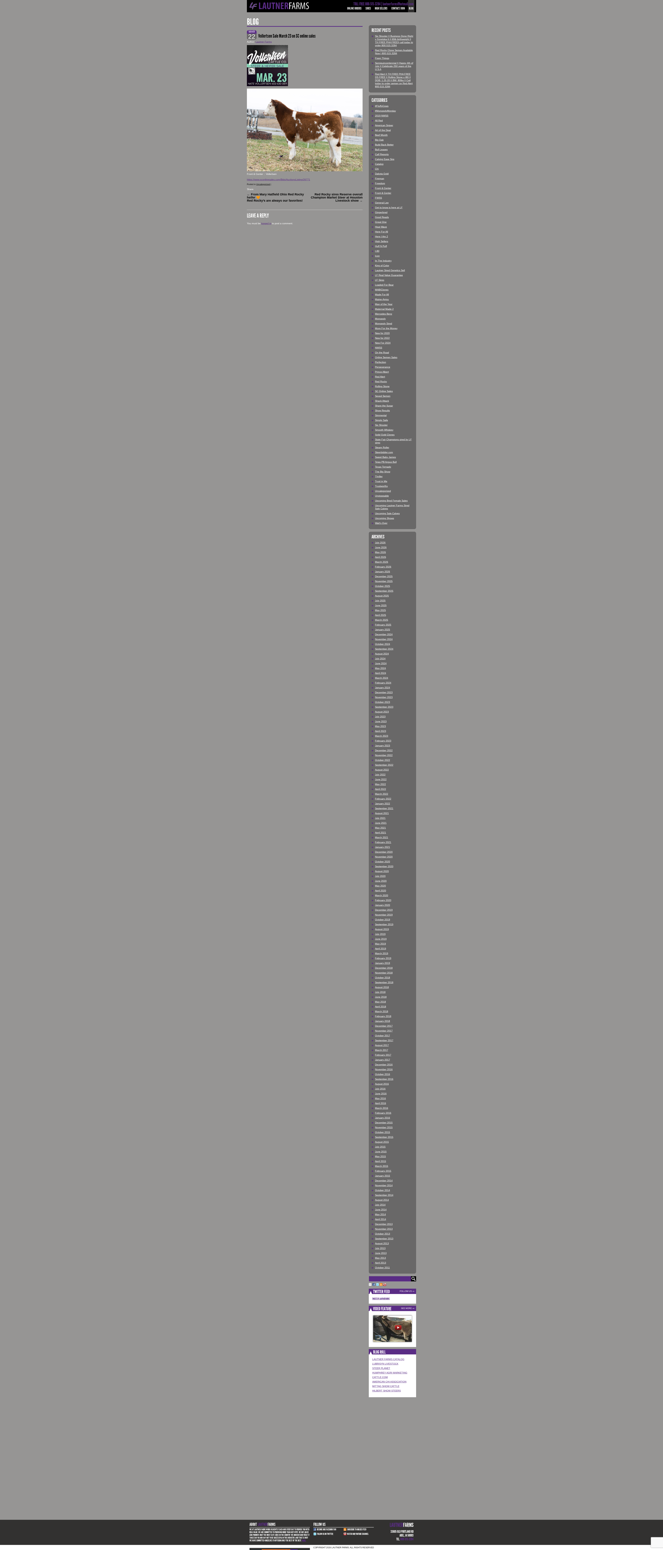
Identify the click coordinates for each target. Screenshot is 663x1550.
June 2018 (381, 997)
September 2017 (384, 1040)
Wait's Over (381, 523)
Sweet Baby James (385, 457)
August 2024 (382, 653)
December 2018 (384, 968)
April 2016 (380, 1103)
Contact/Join (398, 8)
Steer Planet (381, 1368)
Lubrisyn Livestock (385, 1363)
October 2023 (382, 702)
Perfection (380, 362)
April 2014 (380, 1219)
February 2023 (383, 740)
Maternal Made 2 (384, 309)
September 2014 (384, 1195)
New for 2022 (382, 338)
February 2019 (383, 958)
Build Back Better (384, 144)
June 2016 (381, 1093)
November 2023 (384, 697)
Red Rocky (381, 381)
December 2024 (384, 634)
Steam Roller (382, 447)
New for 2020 (382, 333)
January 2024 (382, 687)
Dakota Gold (382, 173)
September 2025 (384, 591)
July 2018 (380, 992)
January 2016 (382, 1117)
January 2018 (382, 1021)
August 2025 (382, 595)
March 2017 (381, 1050)
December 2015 (384, 1122)
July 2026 (380, 542)
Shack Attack (382, 400)
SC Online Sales (384, 391)
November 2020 (384, 856)
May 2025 (380, 610)
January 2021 (382, 847)
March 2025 (381, 620)
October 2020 (382, 861)
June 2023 (381, 721)
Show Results (382, 410)
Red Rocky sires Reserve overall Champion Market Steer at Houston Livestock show (337, 197)
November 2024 (384, 639)
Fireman (379, 178)
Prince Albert (382, 371)
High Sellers (381, 8)
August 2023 (382, 711)
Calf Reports (382, 154)
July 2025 (380, 600)
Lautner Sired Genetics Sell (390, 270)
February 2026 (383, 566)
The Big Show (382, 471)
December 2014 (384, 1180)
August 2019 (382, 929)
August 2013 (382, 1243)
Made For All (382, 294)
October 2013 (382, 1233)
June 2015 (381, 1151)
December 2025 (384, 576)
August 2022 (382, 769)
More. (304, 1540)
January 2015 (382, 1175)
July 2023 (380, 716)
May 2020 (380, 885)
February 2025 (383, 624)
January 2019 (382, 963)
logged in (266, 223)
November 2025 (384, 581)
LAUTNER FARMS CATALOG (388, 1359)
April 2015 (380, 1161)
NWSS (378, 347)
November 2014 (384, 1185)
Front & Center (383, 188)
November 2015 (384, 1127)
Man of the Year (383, 304)
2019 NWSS (381, 115)
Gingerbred (381, 212)
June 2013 (381, 1253)
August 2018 (382, 987)
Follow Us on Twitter (325, 1534)
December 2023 (384, 692)
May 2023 (380, 726)
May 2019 (380, 943)
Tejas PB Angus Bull (386, 462)
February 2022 (383, 798)
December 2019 (384, 910)
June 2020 (381, 881)
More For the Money (386, 328)
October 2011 (382, 1267)
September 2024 (384, 649)
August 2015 (382, 1142)
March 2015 (381, 1166)
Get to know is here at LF (389, 207)
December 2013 (384, 1224)
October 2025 (382, 586)
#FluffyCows (381, 106)
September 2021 (384, 808)
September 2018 (384, 982)
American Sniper (384, 125)
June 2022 (381, 779)
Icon (377, 255)
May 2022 (380, 784)
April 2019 (380, 948)
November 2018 (384, 972)
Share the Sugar (384, 405)
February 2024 (383, 682)
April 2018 (380, 1006)
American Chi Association (389, 1381)
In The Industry (383, 260)
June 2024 (381, 663)
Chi (377, 168)
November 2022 (384, 755)
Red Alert (380, 376)
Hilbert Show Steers (386, 1390)
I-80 (377, 251)
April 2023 (380, 731)
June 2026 (381, 547)
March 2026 (381, 562)
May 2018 (380, 1001)
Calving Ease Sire (384, 159)
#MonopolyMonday (385, 110)
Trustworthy (381, 486)
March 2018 (381, 1011)
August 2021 (382, 813)
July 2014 (380, 1204)
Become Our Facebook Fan (326, 1529)
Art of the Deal (383, 130)
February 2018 (383, 1016)
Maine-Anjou (382, 299)
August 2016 (382, 1084)
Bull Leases (381, 149)
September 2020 (384, 866)
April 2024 (380, 673)
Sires (368, 8)
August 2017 (382, 1045)
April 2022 (380, 789)
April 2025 (380, 615)
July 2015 (380, 1146)
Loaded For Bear (384, 284)
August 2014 (382, 1200)
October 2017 (382, 1035)
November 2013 (384, 1229)
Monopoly (380, 318)
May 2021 (380, 827)
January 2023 (382, 745)
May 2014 (380, 1214)
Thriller (379, 476)
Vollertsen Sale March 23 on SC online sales (287, 36)
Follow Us (406, 1291)
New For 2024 (383, 342)
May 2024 (380, 668)
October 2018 (382, 977)
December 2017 (384, 1026)
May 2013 (380, 1258)
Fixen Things (382, 58)
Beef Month (381, 135)
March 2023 (381, 736)
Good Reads (382, 217)
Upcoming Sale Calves (387, 513)
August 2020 (382, 871)
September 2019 (384, 924)
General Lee (382, 202)
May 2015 (380, 1156)
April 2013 (380, 1262)
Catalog (379, 164)
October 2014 (382, 1190)
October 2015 (382, 1132)
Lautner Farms (264, 41)
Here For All (381, 231)
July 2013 (380, 1248)
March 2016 (381, 1108)
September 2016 (384, 1079)
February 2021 (383, 842)
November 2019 (384, 914)
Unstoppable (382, 495)
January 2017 (382, 1059)
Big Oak (379, 139)
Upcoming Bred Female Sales (391, 500)
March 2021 (381, 837)
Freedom (380, 183)
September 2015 (384, 1137)
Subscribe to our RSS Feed (356, 1529)
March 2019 (381, 953)
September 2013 (384, 1238)
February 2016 (383, 1113)
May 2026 (380, 552)
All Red (379, 120)
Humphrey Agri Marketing (389, 1372)
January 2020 (382, 905)
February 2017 (383, 1055)
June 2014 (381, 1209)
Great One (381, 222)
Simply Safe (381, 420)
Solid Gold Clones (385, 434)
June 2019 (381, 939)
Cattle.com (380, 1377)
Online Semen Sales (386, 357)
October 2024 (382, 644)
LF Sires (379, 280)
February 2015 (383, 1171)
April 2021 (380, 832)
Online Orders (354, 8)
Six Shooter (381, 425)
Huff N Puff (381, 246)
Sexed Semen (382, 396)
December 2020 (384, 852)
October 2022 (382, 760)
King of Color (382, 265)
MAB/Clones (381, 289)
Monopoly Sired (383, 323)
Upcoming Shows (384, 518)
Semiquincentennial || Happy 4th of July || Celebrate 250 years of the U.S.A (394, 66)
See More (406, 1308)
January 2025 (382, 629)
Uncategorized (263, 184)
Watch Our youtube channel (357, 1534)
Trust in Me (381, 481)
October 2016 (382, 1074)
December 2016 (384, 1064)
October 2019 (382, 919)
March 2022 (381, 794)
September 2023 (384, 707)
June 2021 (381, 823)
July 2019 (380, 934)
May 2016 (380, 1098)
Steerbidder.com (384, 452)
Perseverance (382, 367)
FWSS (378, 197)
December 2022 (384, 750)
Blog (411, 8)
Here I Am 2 (381, 236)
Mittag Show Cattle (385, 1386)
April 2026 (380, 557)
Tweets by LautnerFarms (381, 1298)
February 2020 (383, 900)
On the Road (382, 352)
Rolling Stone (382, 386)
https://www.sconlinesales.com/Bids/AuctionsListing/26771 (278, 179)
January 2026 (382, 571)
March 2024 (381, 678)
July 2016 (380, 1088)
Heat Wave (381, 226)
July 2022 (380, 774)
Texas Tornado (383, 466)
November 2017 (384, 1030)
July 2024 (380, 658)
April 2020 (380, 890)
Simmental (381, 415)
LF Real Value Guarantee (389, 275)
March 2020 (381, 895)
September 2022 (384, 765)
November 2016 (384, 1069)
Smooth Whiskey (384, 429)
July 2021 (380, 818)
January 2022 (382, 803)
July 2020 (380, 876)
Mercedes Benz (383, 313)
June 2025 (381, 605)
